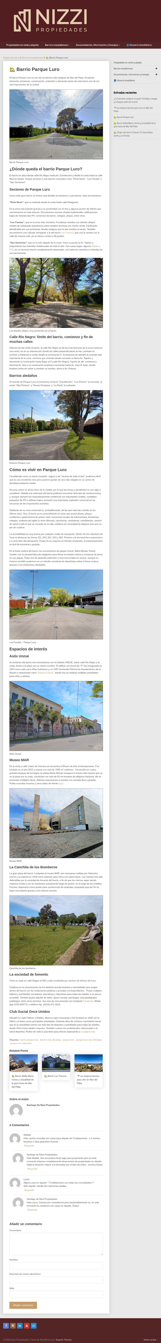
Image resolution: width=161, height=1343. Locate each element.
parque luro (68, 1040)
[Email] (33, 1326)
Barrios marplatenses (56, 45)
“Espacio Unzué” (45, 672)
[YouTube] (27, 1326)
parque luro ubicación (21, 1043)
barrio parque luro (29, 1040)
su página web (87, 1031)
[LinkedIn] (20, 1326)
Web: (12, 1288)
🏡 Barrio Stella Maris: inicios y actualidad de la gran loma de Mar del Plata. (135, 124)
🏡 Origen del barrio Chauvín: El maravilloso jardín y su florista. (133, 134)
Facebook (88, 1001)
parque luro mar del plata (88, 1040)
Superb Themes (64, 1339)
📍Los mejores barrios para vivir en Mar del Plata (133, 109)
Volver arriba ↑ (151, 1339)
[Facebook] (6, 1326)
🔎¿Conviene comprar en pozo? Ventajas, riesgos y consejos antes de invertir (135, 100)
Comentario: (15, 1230)
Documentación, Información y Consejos (97, 45)
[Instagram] (13, 1326)
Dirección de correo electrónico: (25, 1274)
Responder (29, 1146)
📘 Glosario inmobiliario (139, 45)
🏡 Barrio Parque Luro (124, 117)
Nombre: (13, 1259)
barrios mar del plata (50, 1040)
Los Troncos (67, 232)
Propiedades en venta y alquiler (22, 45)
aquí (61, 783)
